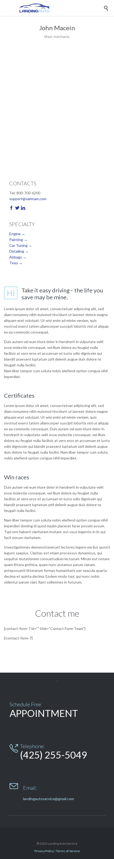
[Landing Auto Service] (61, 8)
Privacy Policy (44, 851)
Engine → (17, 233)
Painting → (18, 239)
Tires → (16, 263)
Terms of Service (68, 851)
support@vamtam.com (27, 198)
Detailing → (19, 251)
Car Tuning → (20, 245)
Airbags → (18, 257)
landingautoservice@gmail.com (48, 798)
